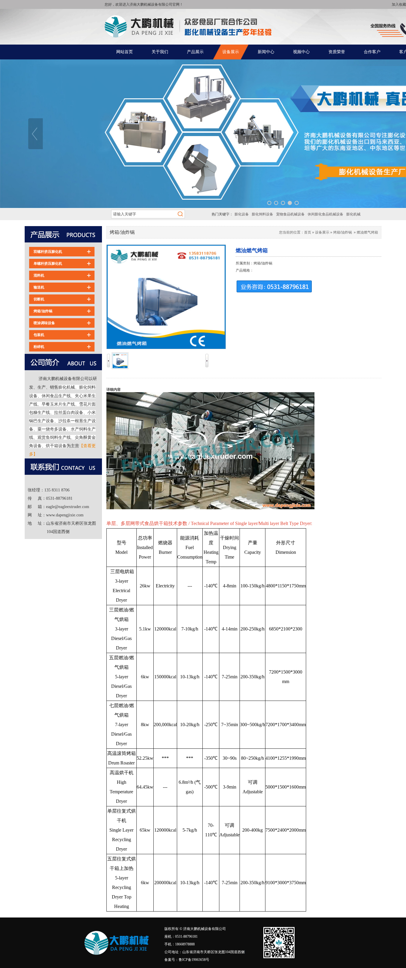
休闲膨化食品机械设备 (325, 214)
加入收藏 (399, 4)
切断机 (39, 299)
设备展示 (322, 232)
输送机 (39, 287)
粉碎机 (39, 347)
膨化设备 (242, 214)
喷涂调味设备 (44, 323)
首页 (307, 232)
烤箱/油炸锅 (43, 311)
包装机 (39, 335)
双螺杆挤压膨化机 (48, 252)
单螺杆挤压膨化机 (48, 263)
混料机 (39, 275)
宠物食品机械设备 (290, 214)
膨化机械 (353, 214)
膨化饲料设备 (262, 214)
